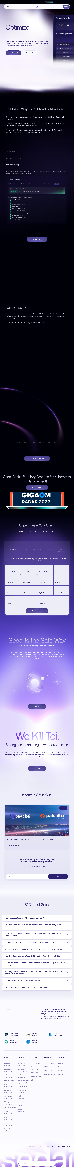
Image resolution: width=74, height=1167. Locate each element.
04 (57, 442)
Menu (8, 7)
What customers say (37, 458)
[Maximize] (48, 1163)
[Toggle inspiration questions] (20, 1163)
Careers (60, 1067)
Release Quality (23, 1086)
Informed (34, 1080)
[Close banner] (72, 2)
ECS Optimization (10, 1081)
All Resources (49, 1063)
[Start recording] (44, 1163)
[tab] (13, 547)
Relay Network (36, 1076)
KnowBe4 (34, 1073)
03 (44, 442)
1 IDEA (46, 1067)
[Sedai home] (37, 6)
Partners (60, 1070)
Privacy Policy (31, 1146)
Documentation (49, 1074)
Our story (37, 768)
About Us (61, 1063)
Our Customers (36, 1063)
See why (37, 707)
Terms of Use (44, 1146)
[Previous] (8, 442)
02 (30, 442)
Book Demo (12, 53)
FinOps (20, 1105)
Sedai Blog (48, 1070)
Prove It (28, 53)
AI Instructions (62, 1078)
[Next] (65, 442)
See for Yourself (37, 487)
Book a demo (37, 239)
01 (17, 442)
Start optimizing (37, 611)
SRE (19, 1102)
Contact (60, 1074)
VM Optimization (10, 1108)
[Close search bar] (53, 1163)
